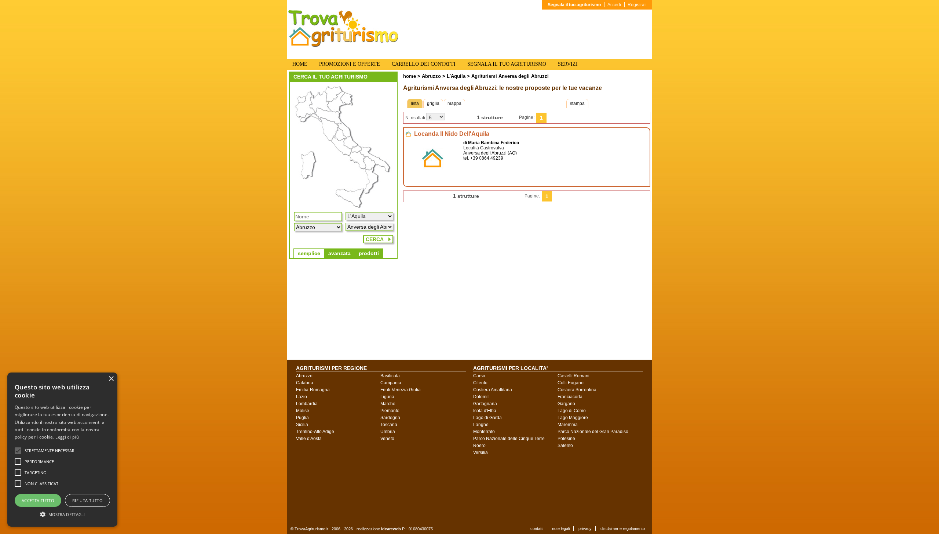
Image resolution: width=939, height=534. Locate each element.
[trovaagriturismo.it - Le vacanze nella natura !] (343, 45)
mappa (454, 103)
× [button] (111, 379)
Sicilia (302, 424)
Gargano (566, 403)
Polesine (566, 438)
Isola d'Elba (484, 410)
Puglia (302, 417)
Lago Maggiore (573, 417)
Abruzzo (431, 76)
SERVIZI (568, 64)
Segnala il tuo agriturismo (574, 4)
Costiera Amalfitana (492, 389)
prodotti (369, 253)
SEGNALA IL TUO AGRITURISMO (506, 64)
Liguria (387, 396)
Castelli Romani (573, 375)
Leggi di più (67, 437)
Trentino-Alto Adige (315, 431)
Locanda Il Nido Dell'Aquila (451, 134)
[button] (50, 450)
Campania (390, 382)
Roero (479, 445)
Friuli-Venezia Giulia (400, 389)
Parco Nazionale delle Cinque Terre (509, 438)
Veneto (387, 438)
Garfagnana (485, 403)
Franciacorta (570, 396)
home (409, 76)
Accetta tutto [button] (38, 500)
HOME (299, 64)
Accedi (614, 4)
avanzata (339, 253)
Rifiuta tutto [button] (87, 500)
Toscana (388, 424)
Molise (302, 410)
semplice (309, 253)
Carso (479, 375)
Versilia (480, 452)
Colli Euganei (571, 382)
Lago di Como (572, 410)
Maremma (568, 424)
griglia (433, 103)
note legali (561, 528)
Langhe (481, 424)
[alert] (62, 450)
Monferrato (484, 431)
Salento (565, 445)
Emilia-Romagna (313, 389)
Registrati (637, 4)
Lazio (301, 396)
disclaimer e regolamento (622, 528)
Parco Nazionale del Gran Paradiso (593, 431)
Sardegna (390, 417)
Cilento (480, 382)
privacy (585, 528)
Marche (387, 403)
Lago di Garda (487, 417)
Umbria (387, 431)
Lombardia (307, 403)
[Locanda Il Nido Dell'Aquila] (432, 175)
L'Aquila (455, 76)
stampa (577, 103)
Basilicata (390, 375)
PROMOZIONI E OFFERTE (349, 64)
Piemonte (389, 410)
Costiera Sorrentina (577, 389)
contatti (536, 528)
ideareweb (391, 529)
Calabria (304, 382)
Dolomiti (481, 396)
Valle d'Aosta (309, 438)
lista (415, 103)
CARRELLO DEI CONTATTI (424, 64)
